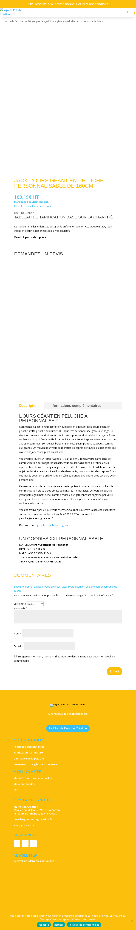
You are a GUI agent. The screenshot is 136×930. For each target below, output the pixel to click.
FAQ (16, 790)
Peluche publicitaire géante (29, 21)
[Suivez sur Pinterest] (33, 843)
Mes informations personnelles (33, 778)
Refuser (58, 924)
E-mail (18, 646)
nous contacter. (47, 206)
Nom (18, 633)
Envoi (114, 671)
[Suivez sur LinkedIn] (17, 843)
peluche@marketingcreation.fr (33, 819)
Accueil (9, 21)
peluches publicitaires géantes (54, 525)
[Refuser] (131, 920)
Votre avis (20, 608)
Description (29, 406)
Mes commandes (24, 784)
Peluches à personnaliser (29, 746)
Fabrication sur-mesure (28, 752)
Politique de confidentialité (84, 924)
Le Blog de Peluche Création (68, 728)
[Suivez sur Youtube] (25, 843)
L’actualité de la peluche (29, 758)
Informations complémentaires (75, 406)
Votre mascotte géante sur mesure (35, 764)
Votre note (20, 603)
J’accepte (43, 924)
